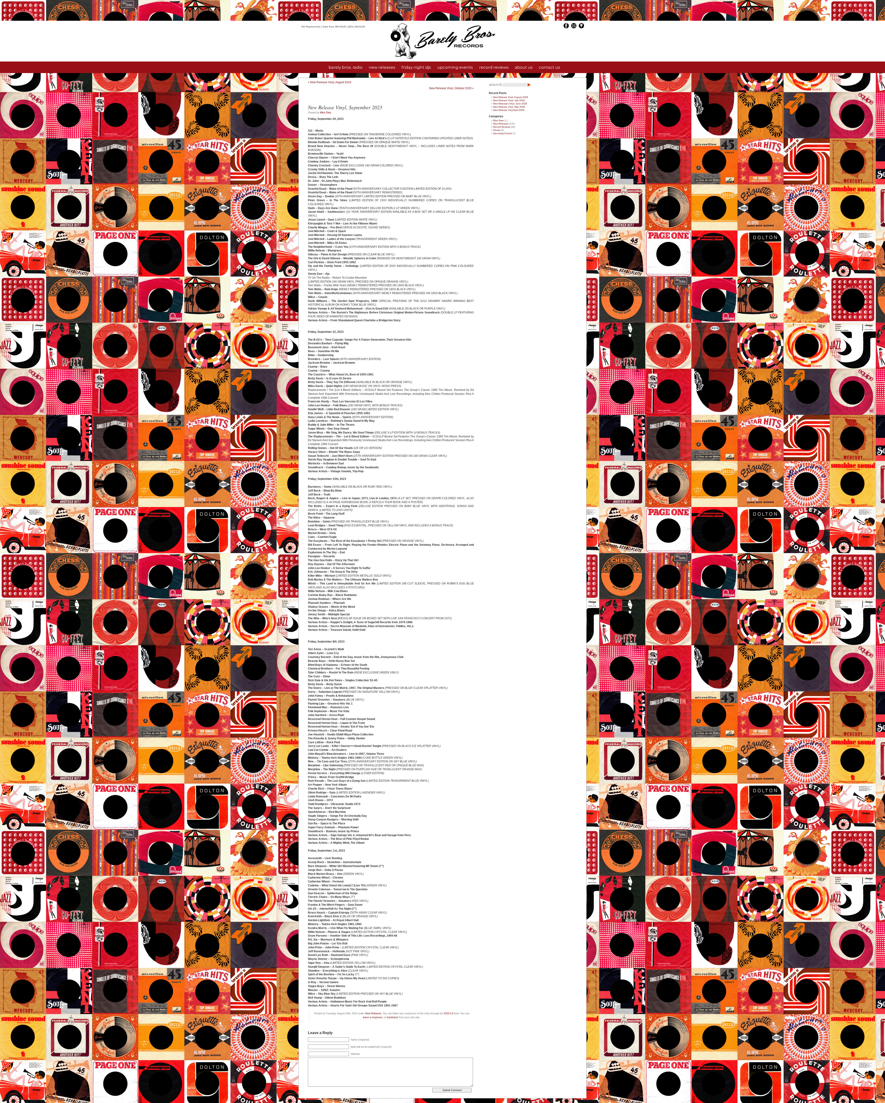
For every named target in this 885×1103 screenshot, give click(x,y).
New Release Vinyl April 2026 (508, 110)
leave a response (372, 1017)
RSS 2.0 (448, 1013)
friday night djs (416, 67)
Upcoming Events (502, 133)
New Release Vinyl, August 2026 (510, 97)
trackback (392, 1017)
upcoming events (455, 67)
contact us (549, 67)
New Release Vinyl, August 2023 (330, 82)
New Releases (373, 1013)
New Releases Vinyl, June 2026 (510, 103)
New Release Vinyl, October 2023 (450, 88)
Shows (496, 130)
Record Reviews (501, 127)
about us (524, 67)
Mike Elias (325, 112)
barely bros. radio (346, 67)
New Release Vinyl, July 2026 (509, 100)
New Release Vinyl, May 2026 (509, 107)
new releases (382, 67)
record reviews (494, 67)
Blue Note (498, 120)
